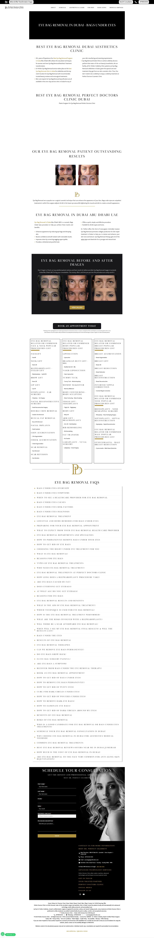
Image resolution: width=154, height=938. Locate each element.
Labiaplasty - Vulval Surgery (71, 448)
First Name (41, 784)
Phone (40, 799)
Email (40, 806)
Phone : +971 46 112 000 (87, 857)
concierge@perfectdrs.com (93, 915)
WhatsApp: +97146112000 (74, 915)
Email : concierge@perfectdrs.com (89, 860)
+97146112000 (59, 915)
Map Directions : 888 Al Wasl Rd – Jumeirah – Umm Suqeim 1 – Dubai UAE (97, 853)
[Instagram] (80, 894)
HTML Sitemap (104, 918)
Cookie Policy (83, 918)
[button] (2, 934)
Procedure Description (46, 821)
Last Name (41, 791)
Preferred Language (45, 813)
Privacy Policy (56, 918)
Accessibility (91, 918)
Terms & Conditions (66, 918)
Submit (57, 836)
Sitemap (98, 918)
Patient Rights (75, 918)
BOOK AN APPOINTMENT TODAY (77, 326)
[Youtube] (83, 894)
